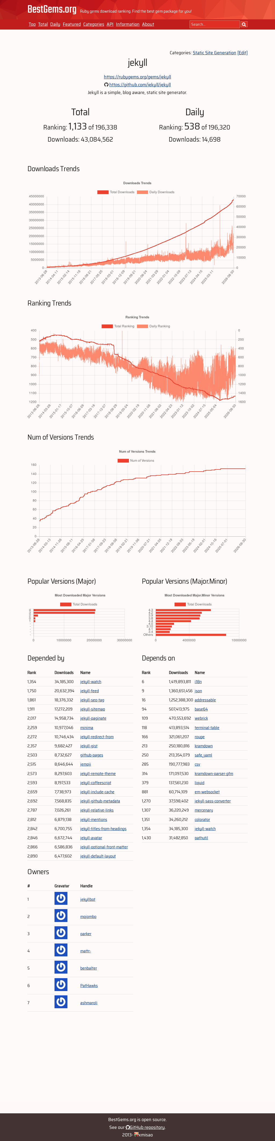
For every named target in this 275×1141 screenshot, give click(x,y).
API (110, 24)
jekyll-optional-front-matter (104, 847)
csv (197, 764)
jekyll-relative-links (97, 810)
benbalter (88, 968)
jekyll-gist (88, 745)
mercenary (204, 810)
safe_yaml (203, 755)
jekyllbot (87, 899)
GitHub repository (147, 1127)
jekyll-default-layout (98, 856)
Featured (72, 24)
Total (43, 24)
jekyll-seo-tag (92, 700)
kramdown (204, 745)
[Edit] (242, 52)
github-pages (91, 755)
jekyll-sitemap (92, 709)
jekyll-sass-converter (213, 801)
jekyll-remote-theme (98, 773)
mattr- (85, 951)
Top (32, 24)
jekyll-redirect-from (97, 736)
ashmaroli (88, 1002)
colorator (202, 819)
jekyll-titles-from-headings (103, 828)
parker (85, 933)
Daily (55, 24)
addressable (205, 700)
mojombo (88, 916)
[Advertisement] (137, 1064)
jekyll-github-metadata (100, 801)
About (148, 24)
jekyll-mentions (93, 819)
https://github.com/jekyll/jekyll (140, 84)
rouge (200, 736)
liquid (199, 782)
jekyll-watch (90, 681)
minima (86, 727)
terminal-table (207, 727)
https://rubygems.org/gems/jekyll (137, 77)
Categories (93, 24)
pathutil (201, 837)
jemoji (85, 764)
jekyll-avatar (91, 837)
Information (128, 24)
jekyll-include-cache (97, 791)
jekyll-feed (89, 690)
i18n (198, 681)
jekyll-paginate (93, 718)
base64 (201, 709)
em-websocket (207, 791)
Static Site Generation (214, 52)
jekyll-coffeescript (95, 782)
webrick (201, 718)
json (198, 690)
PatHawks (89, 985)
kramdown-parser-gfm (214, 773)
